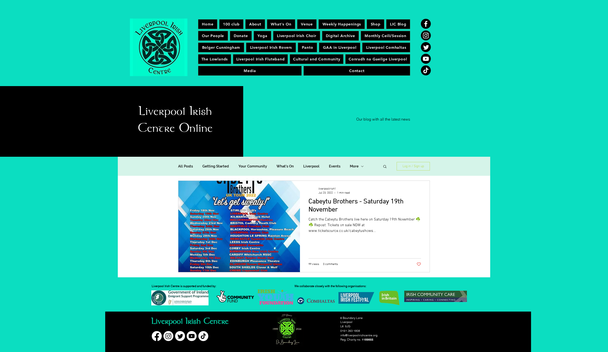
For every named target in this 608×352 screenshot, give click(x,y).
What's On (285, 166)
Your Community (252, 166)
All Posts (185, 166)
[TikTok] (426, 70)
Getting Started (215, 166)
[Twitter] (426, 47)
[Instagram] (426, 35)
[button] (385, 166)
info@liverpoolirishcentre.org (358, 335)
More (354, 166)
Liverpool (311, 166)
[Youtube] (426, 59)
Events (334, 166)
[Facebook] (426, 24)
